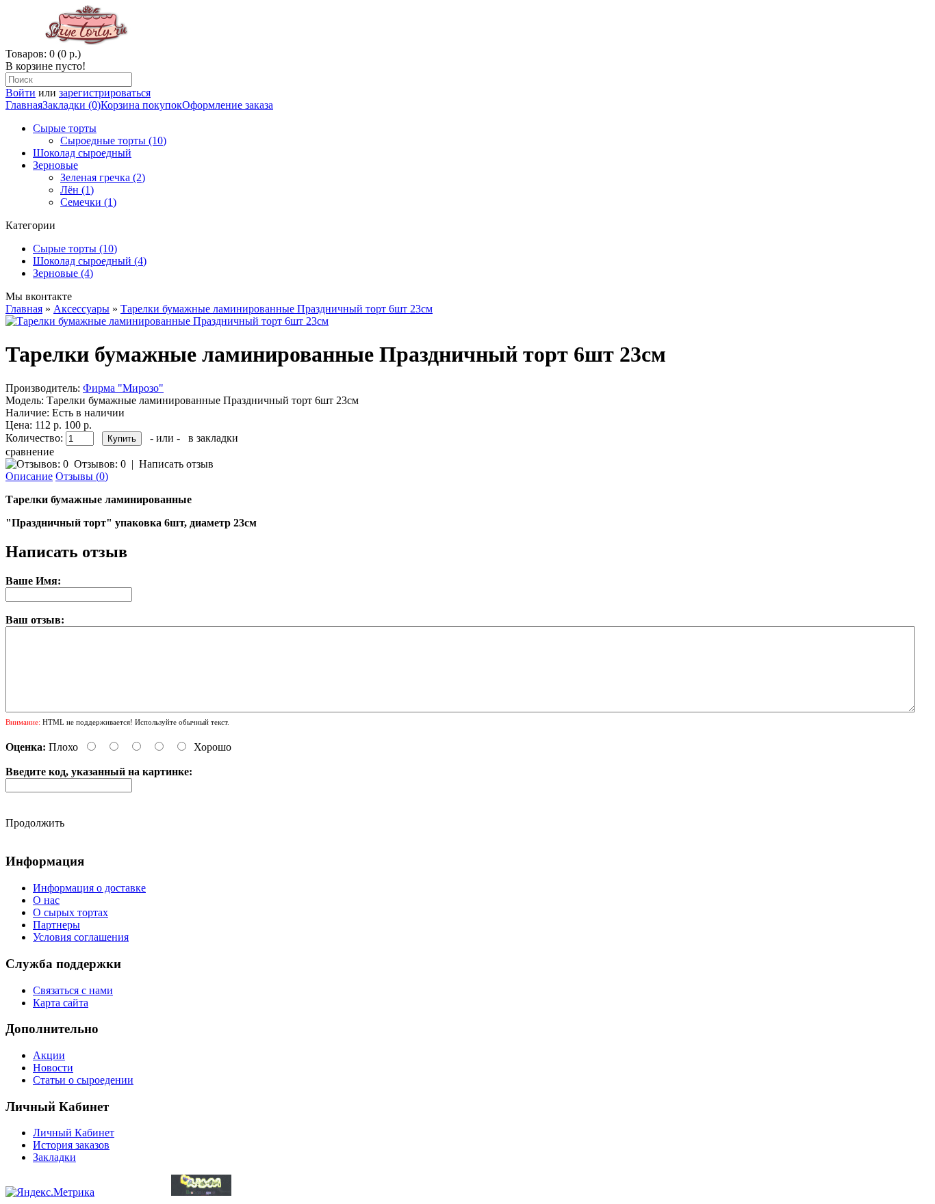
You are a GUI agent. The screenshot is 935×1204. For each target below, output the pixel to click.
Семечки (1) (88, 202)
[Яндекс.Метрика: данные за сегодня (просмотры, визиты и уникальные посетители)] (49, 1192)
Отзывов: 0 (100, 464)
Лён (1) (77, 190)
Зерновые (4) (63, 273)
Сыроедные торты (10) (113, 140)
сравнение (29, 451)
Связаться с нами (73, 990)
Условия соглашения (81, 937)
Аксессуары (81, 309)
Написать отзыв (176, 464)
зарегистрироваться (105, 92)
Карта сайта (60, 1002)
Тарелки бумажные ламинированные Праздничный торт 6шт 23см (276, 309)
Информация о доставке (89, 888)
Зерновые (55, 165)
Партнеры (56, 925)
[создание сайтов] (201, 1192)
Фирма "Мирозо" (123, 388)
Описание (29, 476)
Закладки (54, 1157)
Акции (49, 1055)
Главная (23, 105)
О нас (46, 900)
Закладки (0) (71, 105)
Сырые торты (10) (75, 248)
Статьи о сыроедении (83, 1080)
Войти (20, 92)
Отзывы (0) (81, 476)
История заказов (71, 1145)
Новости (53, 1067)
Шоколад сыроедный (82, 153)
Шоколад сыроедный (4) (89, 261)
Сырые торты (65, 128)
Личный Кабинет (73, 1132)
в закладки (213, 438)
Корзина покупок (141, 105)
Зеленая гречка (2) (102, 177)
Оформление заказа (227, 105)
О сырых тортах (70, 912)
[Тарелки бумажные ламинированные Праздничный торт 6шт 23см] (167, 321)
